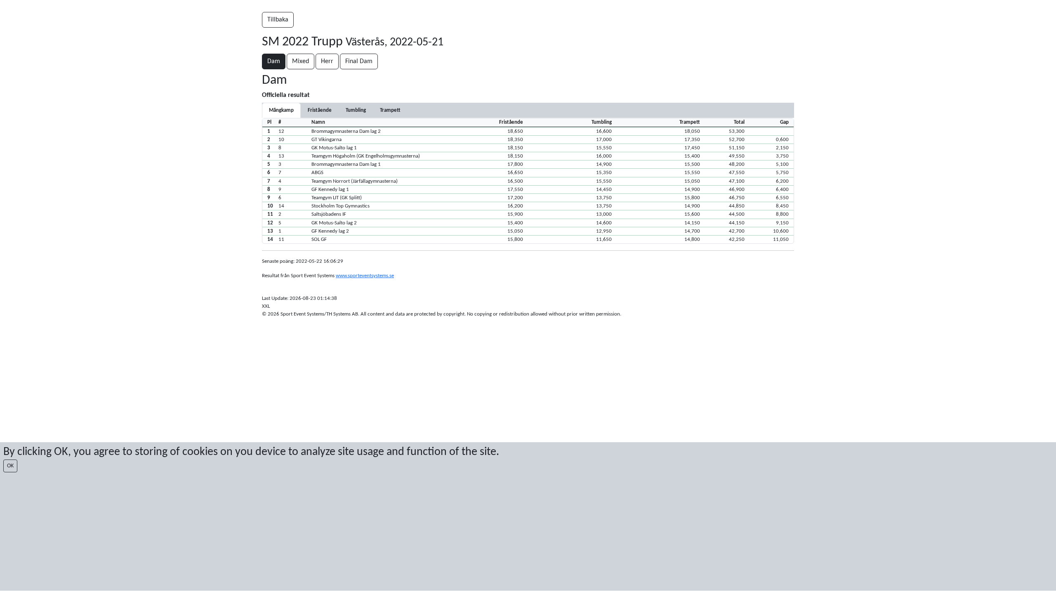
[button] (528, 131)
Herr (327, 61)
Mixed (300, 61)
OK (10, 466)
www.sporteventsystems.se (365, 275)
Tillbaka (277, 19)
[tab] (320, 110)
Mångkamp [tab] (281, 110)
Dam (273, 61)
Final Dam (358, 61)
